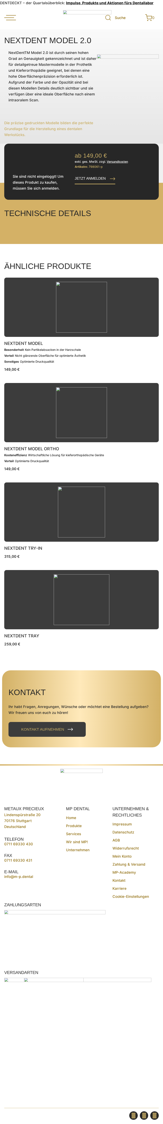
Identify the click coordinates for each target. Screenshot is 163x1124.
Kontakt (118, 880)
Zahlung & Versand (128, 864)
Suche (120, 18)
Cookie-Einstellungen (130, 896)
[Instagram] (144, 1115)
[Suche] (108, 18)
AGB (116, 840)
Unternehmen (78, 850)
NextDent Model (23, 343)
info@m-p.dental (18, 877)
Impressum (122, 824)
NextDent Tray (21, 635)
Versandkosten (117, 161)
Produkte (74, 826)
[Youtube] (154, 1115)
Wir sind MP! (77, 842)
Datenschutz (123, 832)
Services (73, 834)
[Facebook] (133, 1115)
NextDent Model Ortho (31, 448)
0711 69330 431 (18, 860)
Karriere (119, 888)
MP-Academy (124, 872)
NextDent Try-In (23, 548)
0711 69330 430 (18, 844)
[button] (95, 179)
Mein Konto (122, 856)
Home (71, 818)
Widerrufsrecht (125, 848)
